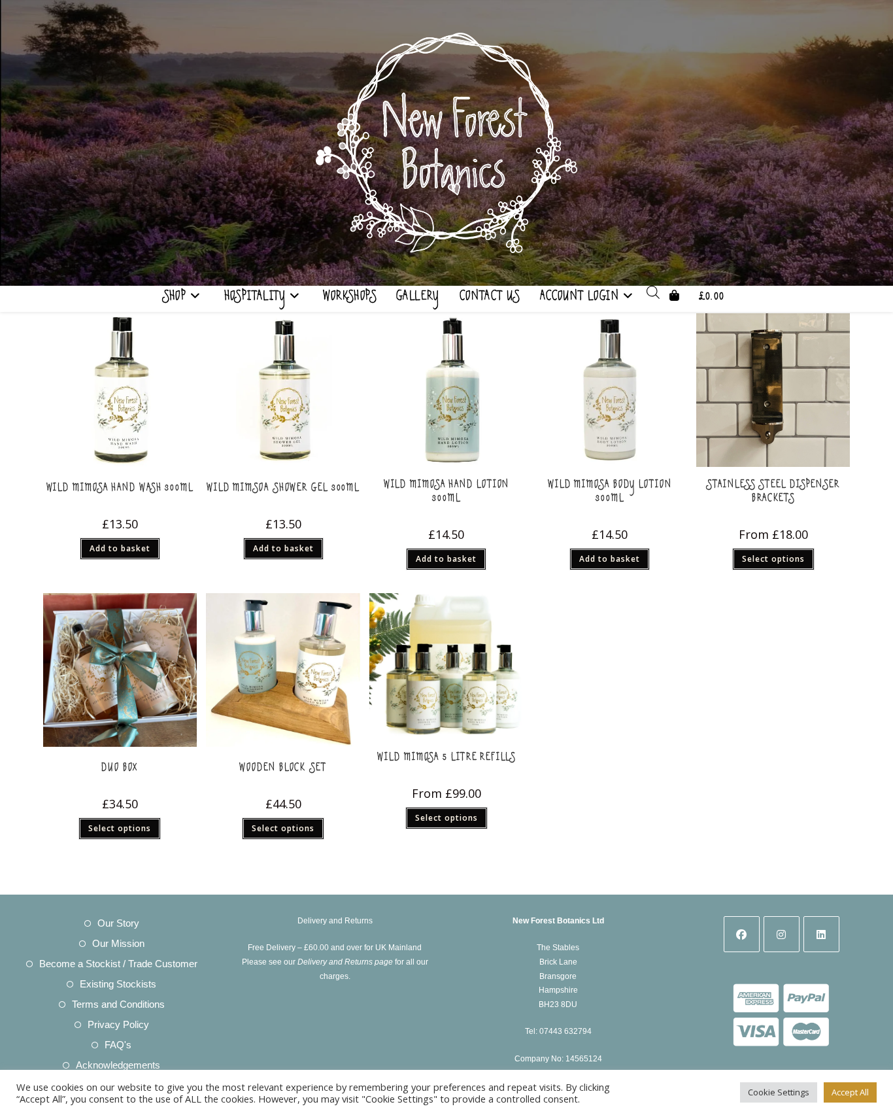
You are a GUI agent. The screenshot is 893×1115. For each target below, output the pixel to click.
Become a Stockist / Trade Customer (118, 963)
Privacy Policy (118, 1024)
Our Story (118, 923)
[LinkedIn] (821, 934)
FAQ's (118, 1044)
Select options (773, 558)
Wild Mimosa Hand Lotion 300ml (447, 493)
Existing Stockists (118, 983)
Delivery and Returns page (345, 962)
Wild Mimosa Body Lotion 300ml (610, 493)
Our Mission (118, 943)
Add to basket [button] (120, 548)
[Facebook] (742, 934)
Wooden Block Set (282, 770)
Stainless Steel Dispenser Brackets (773, 493)
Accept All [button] (850, 1092)
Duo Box (119, 770)
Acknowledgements (118, 1065)
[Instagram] (782, 934)
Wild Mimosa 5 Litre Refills (446, 759)
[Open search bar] (653, 295)
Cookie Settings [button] (778, 1092)
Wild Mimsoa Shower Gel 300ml (283, 490)
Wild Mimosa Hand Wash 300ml (120, 490)
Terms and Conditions (118, 1004)
